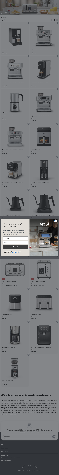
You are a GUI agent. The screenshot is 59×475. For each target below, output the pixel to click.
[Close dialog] (55, 221)
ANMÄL (15, 247)
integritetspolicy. (15, 252)
